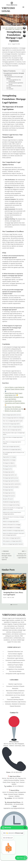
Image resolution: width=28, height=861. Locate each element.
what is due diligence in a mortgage (11, 527)
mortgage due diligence (8, 463)
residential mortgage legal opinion (11, 501)
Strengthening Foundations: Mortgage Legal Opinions (14, 74)
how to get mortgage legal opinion (11, 446)
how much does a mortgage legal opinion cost (13, 438)
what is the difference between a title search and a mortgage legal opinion (13, 534)
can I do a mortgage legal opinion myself (12, 420)
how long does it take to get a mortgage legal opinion (13, 433)
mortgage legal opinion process (10, 478)
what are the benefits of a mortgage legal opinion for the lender (13, 508)
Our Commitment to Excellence (15, 85)
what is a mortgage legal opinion (11, 521)
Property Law (19, 29)
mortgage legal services (9, 492)
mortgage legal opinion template (10, 486)
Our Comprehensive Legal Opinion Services (16, 83)
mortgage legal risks (8, 489)
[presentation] (14, 581)
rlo (10, 44)
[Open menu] (24, 7)
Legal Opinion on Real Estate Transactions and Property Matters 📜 (15, 403)
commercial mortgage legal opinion (11, 423)
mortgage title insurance (9, 495)
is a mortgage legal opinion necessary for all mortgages (13, 453)
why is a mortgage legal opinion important (13, 544)
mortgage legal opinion (8, 472)
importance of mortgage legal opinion (12, 449)
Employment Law (9, 29)
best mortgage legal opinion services (12, 414)
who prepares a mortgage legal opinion (12, 541)
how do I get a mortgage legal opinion (12, 429)
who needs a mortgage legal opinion (11, 538)
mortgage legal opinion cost (9, 475)
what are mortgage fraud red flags (11, 504)
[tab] (12, 604)
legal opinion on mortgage (9, 460)
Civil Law (5, 28)
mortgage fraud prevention (9, 466)
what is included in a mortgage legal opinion (13, 530)
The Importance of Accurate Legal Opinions (14, 77)
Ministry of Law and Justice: (13, 411)
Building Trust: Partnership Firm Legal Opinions (21, 554)
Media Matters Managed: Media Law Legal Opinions (6, 555)
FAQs (10, 87)
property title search (8, 498)
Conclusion (11, 88)
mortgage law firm (7, 469)
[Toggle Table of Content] (22, 71)
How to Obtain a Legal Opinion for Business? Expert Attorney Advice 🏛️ (14, 389)
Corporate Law (21, 28)
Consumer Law (12, 28)
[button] (25, 828)
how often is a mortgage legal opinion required (12, 442)
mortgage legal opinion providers (11, 480)
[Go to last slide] (4, 588)
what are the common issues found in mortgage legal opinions (12, 513)
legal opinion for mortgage (9, 457)
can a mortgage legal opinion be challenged (13, 417)
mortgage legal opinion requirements (11, 484)
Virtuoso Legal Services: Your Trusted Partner (14, 80)
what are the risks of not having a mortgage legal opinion (13, 517)
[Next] (24, 588)
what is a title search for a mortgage (11, 524)
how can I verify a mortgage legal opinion (13, 426)
